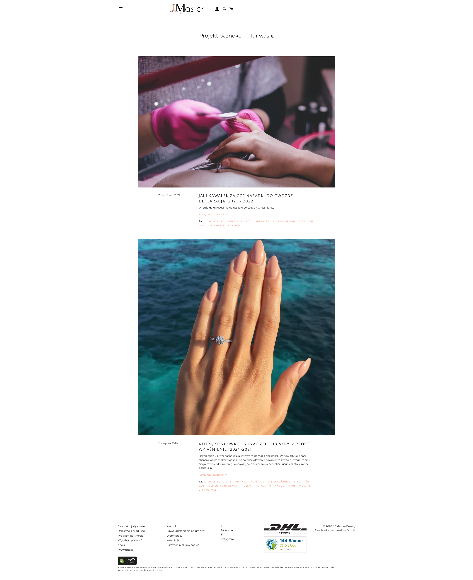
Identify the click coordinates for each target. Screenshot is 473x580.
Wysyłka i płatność (130, 540)
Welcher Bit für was (224, 225)
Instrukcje (172, 540)
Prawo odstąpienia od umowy (185, 531)
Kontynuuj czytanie (211, 214)
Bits (302, 221)
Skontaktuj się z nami (132, 526)
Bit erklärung (284, 221)
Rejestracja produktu (131, 531)
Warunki (171, 526)
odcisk (122, 545)
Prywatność (125, 549)
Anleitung (216, 221)
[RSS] (272, 36)
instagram (262, 485)
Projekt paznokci (221, 36)
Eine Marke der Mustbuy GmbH (335, 530)
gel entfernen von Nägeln (229, 485)
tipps (292, 485)
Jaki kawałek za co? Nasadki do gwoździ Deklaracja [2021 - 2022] (247, 198)
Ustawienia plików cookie (182, 545)
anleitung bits (240, 221)
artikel (241, 481)
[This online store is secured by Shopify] (127, 563)
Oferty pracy (174, 535)
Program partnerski (130, 535)
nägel (279, 485)
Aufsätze (262, 221)
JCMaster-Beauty (344, 526)
